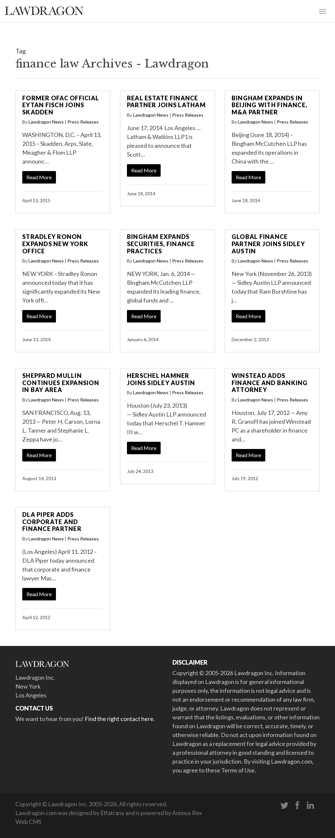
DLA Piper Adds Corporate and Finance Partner (51, 521)
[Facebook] (297, 805)
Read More (39, 177)
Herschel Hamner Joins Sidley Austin (161, 379)
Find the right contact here (119, 718)
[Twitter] (284, 805)
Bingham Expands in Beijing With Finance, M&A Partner (269, 105)
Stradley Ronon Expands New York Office (55, 243)
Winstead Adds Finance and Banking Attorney (270, 382)
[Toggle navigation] (322, 11)
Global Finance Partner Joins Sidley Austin (268, 243)
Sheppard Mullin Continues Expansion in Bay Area (60, 382)
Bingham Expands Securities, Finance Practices (161, 243)
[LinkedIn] (310, 805)
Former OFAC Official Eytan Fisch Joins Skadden (60, 105)
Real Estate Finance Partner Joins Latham (166, 101)
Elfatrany (112, 812)
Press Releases (83, 122)
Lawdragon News (46, 122)
